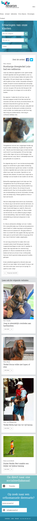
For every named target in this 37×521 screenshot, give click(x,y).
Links (12, 518)
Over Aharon (22, 14)
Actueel (7, 14)
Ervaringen (30, 14)
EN (23, 518)
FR (25, 518)
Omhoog (7, 518)
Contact (2, 18)
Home (2, 14)
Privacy (17, 518)
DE (27, 518)
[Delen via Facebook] (27, 59)
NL (20, 518)
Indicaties (14, 14)
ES (29, 518)
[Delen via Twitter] (31, 59)
